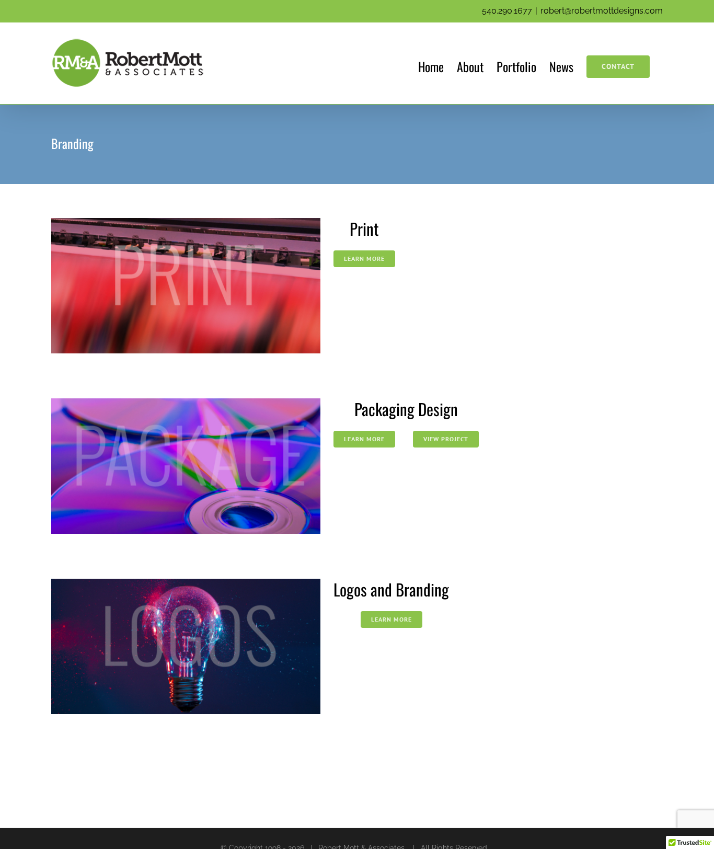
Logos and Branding (391, 589)
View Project (445, 439)
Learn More (364, 258)
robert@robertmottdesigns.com (601, 11)
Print (364, 228)
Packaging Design (406, 409)
